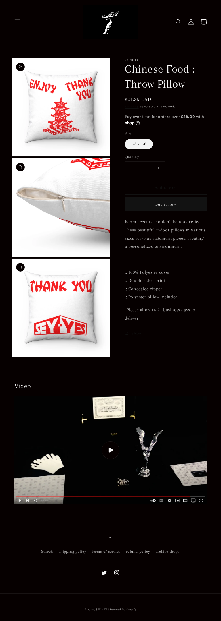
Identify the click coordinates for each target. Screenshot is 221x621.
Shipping (132, 106)
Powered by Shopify (123, 609)
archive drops (168, 551)
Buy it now (165, 204)
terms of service (106, 551)
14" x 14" (139, 144)
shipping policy (72, 551)
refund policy (138, 551)
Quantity (132, 157)
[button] (17, 22)
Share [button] (136, 333)
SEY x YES (102, 609)
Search (47, 551)
